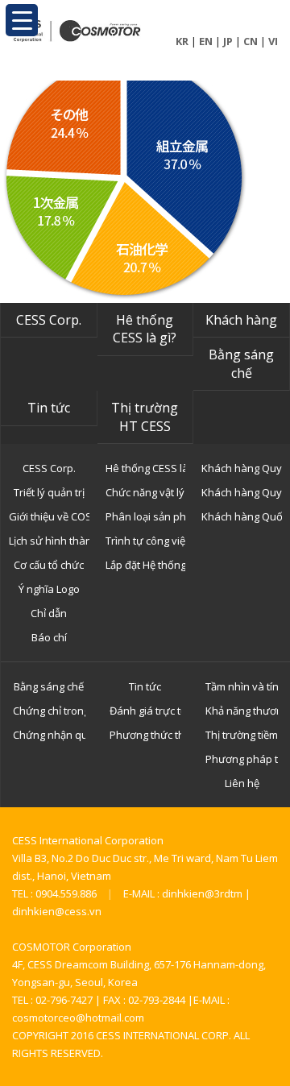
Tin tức (48, 408)
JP (228, 41)
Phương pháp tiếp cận (241, 759)
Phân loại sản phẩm (146, 516)
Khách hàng (241, 320)
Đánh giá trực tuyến (146, 710)
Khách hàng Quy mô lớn (241, 492)
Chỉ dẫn (49, 613)
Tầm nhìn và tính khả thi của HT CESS (241, 686)
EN (206, 41)
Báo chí (49, 637)
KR (182, 41)
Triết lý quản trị (49, 492)
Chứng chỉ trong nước (49, 710)
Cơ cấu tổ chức (49, 565)
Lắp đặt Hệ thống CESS (146, 565)
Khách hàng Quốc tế (241, 516)
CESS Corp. (48, 320)
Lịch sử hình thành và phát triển (49, 540)
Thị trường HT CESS (144, 416)
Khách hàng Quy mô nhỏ (241, 468)
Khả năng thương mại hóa (241, 710)
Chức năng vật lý (145, 492)
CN (250, 41)
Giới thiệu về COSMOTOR (49, 516)
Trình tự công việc (146, 540)
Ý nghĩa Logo (49, 589)
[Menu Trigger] (22, 20)
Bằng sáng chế (241, 363)
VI (273, 41)
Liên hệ (242, 783)
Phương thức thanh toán (146, 734)
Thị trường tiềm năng (241, 734)
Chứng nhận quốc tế (49, 734)
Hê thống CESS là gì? (144, 328)
